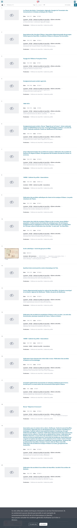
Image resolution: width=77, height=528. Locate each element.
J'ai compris (43, 524)
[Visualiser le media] (12, 253)
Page (34, 5)
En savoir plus (33, 524)
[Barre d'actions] (75, 4)
